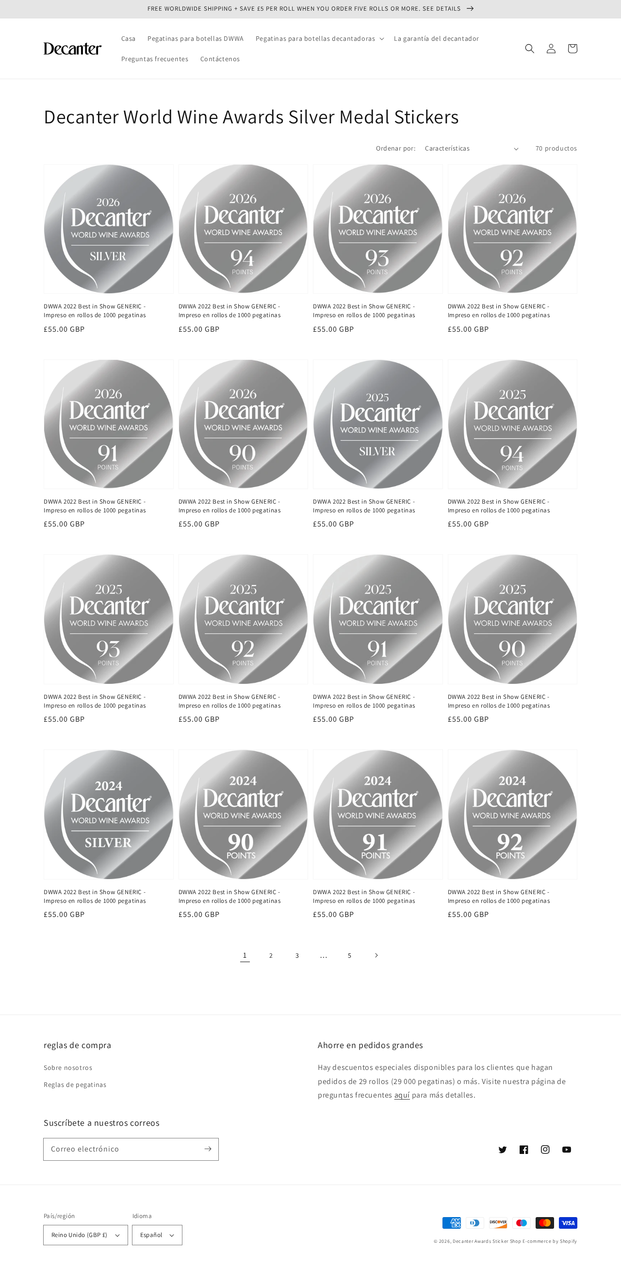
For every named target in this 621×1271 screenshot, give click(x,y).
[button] (319, 38)
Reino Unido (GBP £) (79, 1235)
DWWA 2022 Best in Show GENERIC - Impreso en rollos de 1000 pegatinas (95, 310)
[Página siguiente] (376, 955)
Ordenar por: (395, 148)
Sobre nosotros (68, 1067)
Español (151, 1235)
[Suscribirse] (207, 1149)
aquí (402, 1095)
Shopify (568, 1241)
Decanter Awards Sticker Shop (487, 1241)
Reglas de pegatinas (75, 1084)
